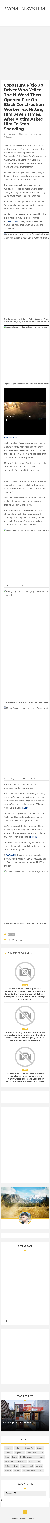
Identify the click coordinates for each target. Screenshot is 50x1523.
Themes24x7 (33, 1518)
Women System (25, 9)
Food (7, 1457)
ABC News (13, 221)
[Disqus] (25, 1146)
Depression (19, 1453)
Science (39, 1466)
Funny (14, 1457)
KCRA (25, 808)
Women (17, 1470)
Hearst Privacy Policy (11, 437)
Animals (18, 1448)
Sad (31, 1466)
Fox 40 (33, 837)
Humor (41, 1457)
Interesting (22, 1461)
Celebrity (8, 1453)
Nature (7, 1466)
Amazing (8, 1448)
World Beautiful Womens (32, 1470)
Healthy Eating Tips (27, 1457)
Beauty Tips (29, 1448)
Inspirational (10, 1461)
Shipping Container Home (17, 1422)
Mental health (34, 1461)
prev (5, 1321)
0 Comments (38, 134)
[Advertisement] (25, 54)
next (7, 1321)
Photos (23, 1466)
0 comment (9, 137)
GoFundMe (11, 855)
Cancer (40, 1448)
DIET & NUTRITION (35, 1453)
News (11, 934)
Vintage (8, 1470)
